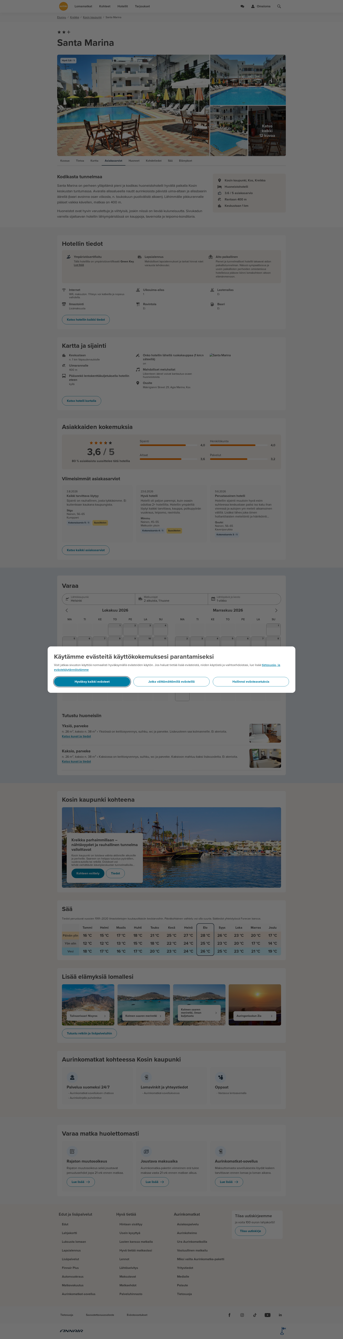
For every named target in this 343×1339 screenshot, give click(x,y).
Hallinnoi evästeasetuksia (250, 682)
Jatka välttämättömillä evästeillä (171, 682)
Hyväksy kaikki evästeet (92, 682)
